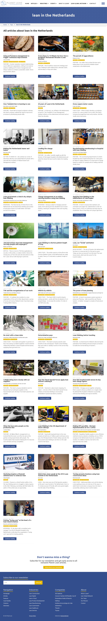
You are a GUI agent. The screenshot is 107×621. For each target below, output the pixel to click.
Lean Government (14, 202)
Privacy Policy (32, 615)
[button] (34, 3)
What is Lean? (85, 593)
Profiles (20, 202)
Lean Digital (32, 596)
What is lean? (64, 3)
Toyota (57, 610)
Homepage (6, 593)
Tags (11, 24)
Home (27, 3)
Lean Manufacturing (13, 61)
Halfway (57, 600)
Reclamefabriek (64, 615)
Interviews (6, 154)
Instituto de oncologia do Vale (63, 603)
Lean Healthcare (48, 152)
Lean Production (92, 431)
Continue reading (10, 76)
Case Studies (7, 600)
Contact (92, 3)
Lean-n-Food (22, 61)
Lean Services (47, 202)
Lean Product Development (36, 600)
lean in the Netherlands (23, 24)
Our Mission (84, 600)
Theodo (57, 608)
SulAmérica (58, 605)
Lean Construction (82, 294)
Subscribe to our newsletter (53, 567)
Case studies (76, 108)
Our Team (84, 598)
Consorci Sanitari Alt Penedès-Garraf (65, 596)
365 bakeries (58, 593)
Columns (6, 479)
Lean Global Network (87, 596)
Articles (5, 596)
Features (6, 61)
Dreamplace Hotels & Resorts (63, 598)
